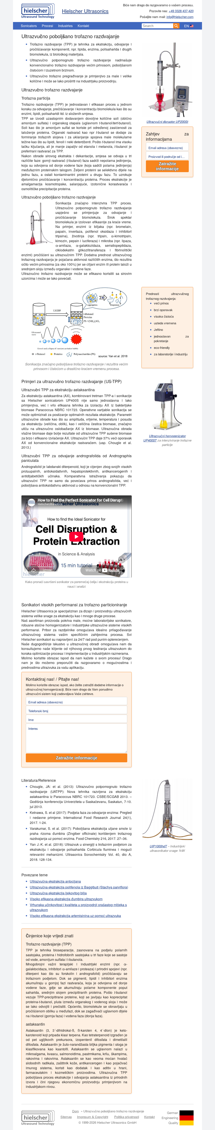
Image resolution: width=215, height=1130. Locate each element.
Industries (65, 25)
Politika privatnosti (126, 1116)
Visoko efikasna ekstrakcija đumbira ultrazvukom (66, 898)
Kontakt (83, 25)
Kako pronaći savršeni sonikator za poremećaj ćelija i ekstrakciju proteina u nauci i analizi (76, 584)
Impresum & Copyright (92, 1116)
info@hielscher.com (180, 16)
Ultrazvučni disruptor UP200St (167, 121)
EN (186, 25)
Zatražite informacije (167, 166)
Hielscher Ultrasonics (85, 10)
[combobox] (157, 25)
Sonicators (29, 25)
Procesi (47, 25)
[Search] (176, 26)
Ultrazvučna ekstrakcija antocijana (55, 881)
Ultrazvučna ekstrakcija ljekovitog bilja (58, 893)
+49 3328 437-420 (181, 11)
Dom (75, 1111)
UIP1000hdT (158, 846)
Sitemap (66, 1116)
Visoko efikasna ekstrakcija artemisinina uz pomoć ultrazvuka (75, 915)
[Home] (37, 10)
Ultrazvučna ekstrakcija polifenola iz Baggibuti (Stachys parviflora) (79, 887)
